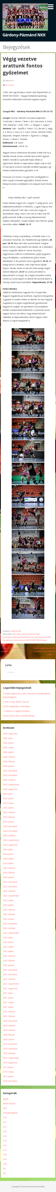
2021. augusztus (10, 988)
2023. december (10, 882)
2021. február (9, 1016)
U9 (4, 1173)
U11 (5, 1122)
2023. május (8, 900)
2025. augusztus (10, 789)
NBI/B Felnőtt (16, 631)
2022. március (9, 956)
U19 (5, 1159)
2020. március (9, 1030)
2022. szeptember (11, 933)
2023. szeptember (11, 895)
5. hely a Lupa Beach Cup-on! (16, 701)
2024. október (9, 835)
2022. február (9, 960)
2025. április (8, 807)
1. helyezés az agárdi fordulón (16, 711)
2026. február (9, 761)
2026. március (9, 756)
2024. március (9, 868)
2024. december (10, 826)
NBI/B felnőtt (31, 640)
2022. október (9, 928)
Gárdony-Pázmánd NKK (24, 34)
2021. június (8, 997)
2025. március (9, 812)
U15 (5, 1140)
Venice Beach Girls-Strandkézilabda (18, 715)
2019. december (10, 1044)
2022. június (8, 942)
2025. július (8, 793)
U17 (5, 1150)
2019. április (8, 1076)
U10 (5, 1117)
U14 (5, 1136)
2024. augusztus (10, 844)
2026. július (8, 738)
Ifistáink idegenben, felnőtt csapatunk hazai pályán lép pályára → (44, 651)
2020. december (10, 1020)
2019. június (8, 1067)
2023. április (8, 905)
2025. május (8, 803)
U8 (4, 1168)
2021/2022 (17, 634)
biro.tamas (9, 85)
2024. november (10, 831)
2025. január (8, 821)
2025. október (9, 780)
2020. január (8, 1039)
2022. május (8, 946)
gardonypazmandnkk (43, 637)
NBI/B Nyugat (42, 640)
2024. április (8, 863)
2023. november (10, 886)
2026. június (8, 743)
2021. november (10, 974)
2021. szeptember (11, 983)
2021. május (8, 1002)
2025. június (8, 798)
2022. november (10, 923)
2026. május (8, 747)
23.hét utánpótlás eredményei (16, 706)
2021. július (8, 993)
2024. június (8, 854)
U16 (5, 1145)
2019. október (9, 1053)
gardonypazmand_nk (25, 637)
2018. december (10, 1081)
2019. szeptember (11, 1058)
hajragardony (8, 640)
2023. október (9, 891)
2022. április (8, 951)
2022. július (8, 937)
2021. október (9, 979)
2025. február (9, 817)
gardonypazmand (10, 637)
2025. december (10, 770)
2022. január (8, 965)
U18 (5, 1154)
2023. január (8, 919)
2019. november (10, 1048)
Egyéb (6, 1099)
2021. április (8, 1007)
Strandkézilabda (10, 1113)
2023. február (9, 914)
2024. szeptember (11, 840)
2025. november (10, 775)
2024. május (8, 858)
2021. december (10, 970)
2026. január (8, 766)
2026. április (8, 752)
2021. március (9, 1011)
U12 (5, 1126)
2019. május (8, 1071)
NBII (5, 1108)
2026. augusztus (10, 733)
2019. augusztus (10, 1062)
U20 (5, 1163)
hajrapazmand (19, 640)
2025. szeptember (11, 784)
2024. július (8, 849)
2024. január (8, 877)
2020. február (9, 1034)
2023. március (9, 909)
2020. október (9, 1025)
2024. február (9, 872)
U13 (5, 1131)
